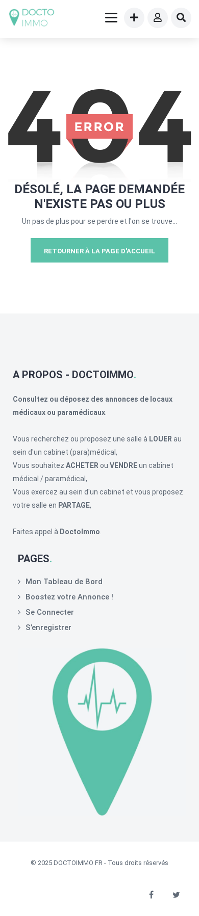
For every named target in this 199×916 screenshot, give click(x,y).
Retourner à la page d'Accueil (99, 251)
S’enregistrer (48, 627)
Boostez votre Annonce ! (69, 596)
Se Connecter (50, 612)
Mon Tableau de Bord (64, 581)
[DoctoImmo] (32, 19)
